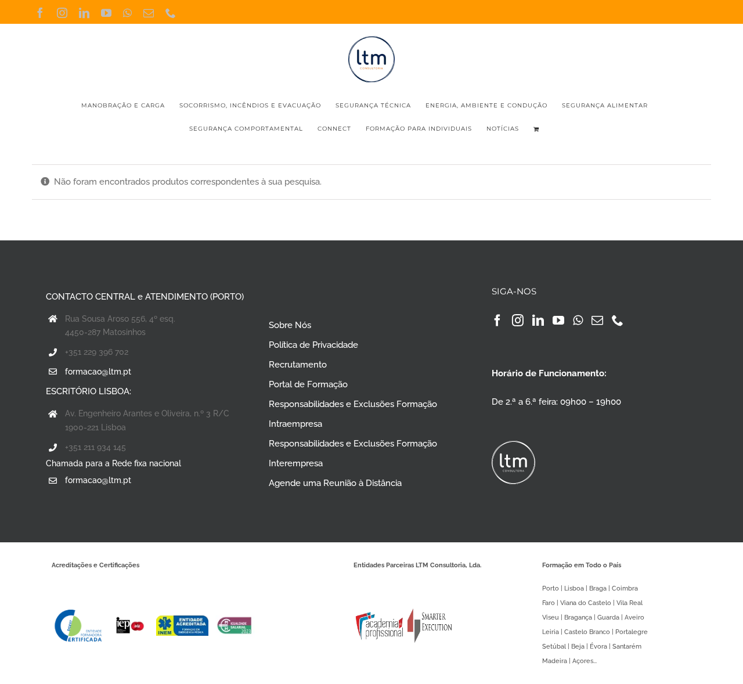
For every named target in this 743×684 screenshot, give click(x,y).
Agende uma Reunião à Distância (335, 483)
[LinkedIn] (538, 320)
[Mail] (597, 320)
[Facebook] (497, 320)
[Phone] (617, 320)
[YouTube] (558, 320)
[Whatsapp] (578, 320)
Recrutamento (298, 364)
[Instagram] (518, 320)
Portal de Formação (308, 384)
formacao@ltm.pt (98, 371)
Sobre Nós (290, 325)
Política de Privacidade (313, 345)
